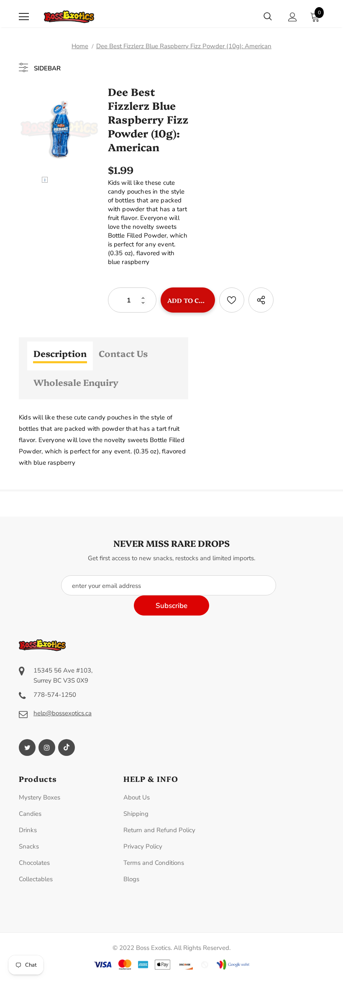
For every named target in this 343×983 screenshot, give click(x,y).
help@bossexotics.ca (62, 713)
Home (80, 46)
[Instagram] (46, 747)
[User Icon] (292, 17)
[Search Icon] (268, 17)
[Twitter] (27, 747)
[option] (59, 128)
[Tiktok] (66, 747)
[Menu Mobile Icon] (24, 17)
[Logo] (69, 16)
